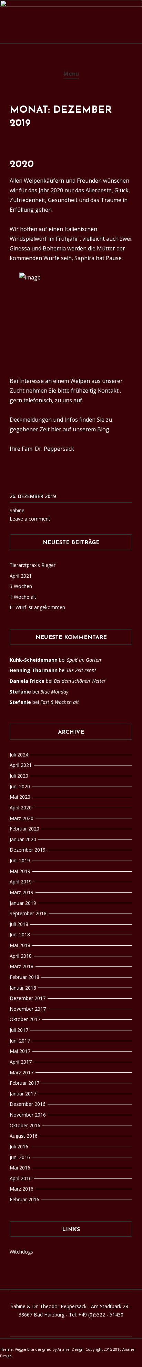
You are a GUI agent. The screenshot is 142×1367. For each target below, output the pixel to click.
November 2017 (28, 1009)
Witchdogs (21, 1251)
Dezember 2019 (27, 849)
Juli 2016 (19, 1146)
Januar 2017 (23, 1093)
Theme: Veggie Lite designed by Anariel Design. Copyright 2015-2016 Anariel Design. (67, 1352)
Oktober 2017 (25, 1019)
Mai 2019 (20, 871)
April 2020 (21, 807)
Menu (71, 73)
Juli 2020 (19, 775)
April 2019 (21, 881)
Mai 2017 (20, 1051)
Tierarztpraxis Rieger (32, 565)
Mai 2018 (20, 945)
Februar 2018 (24, 977)
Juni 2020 (20, 786)
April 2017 (21, 1061)
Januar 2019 (23, 903)
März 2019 (21, 892)
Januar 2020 (23, 839)
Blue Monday (54, 691)
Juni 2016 (20, 1157)
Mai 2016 (20, 1167)
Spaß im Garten (84, 660)
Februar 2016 (24, 1199)
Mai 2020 (20, 796)
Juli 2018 (19, 924)
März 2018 (21, 966)
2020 (22, 164)
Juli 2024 (19, 754)
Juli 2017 (19, 1030)
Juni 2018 (20, 934)
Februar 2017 (24, 1083)
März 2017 (21, 1072)
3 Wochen (21, 586)
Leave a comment (30, 518)
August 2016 (24, 1135)
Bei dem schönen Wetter (80, 681)
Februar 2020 (24, 828)
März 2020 (21, 818)
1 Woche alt (23, 597)
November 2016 (28, 1114)
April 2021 (21, 575)
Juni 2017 (20, 1040)
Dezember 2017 (27, 998)
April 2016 (21, 1178)
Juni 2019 (20, 860)
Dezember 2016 (27, 1104)
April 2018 (21, 956)
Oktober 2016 (25, 1125)
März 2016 (21, 1188)
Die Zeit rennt (81, 670)
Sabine (17, 510)
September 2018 (28, 913)
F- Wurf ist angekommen (37, 607)
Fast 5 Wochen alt (59, 702)
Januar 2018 (23, 987)
